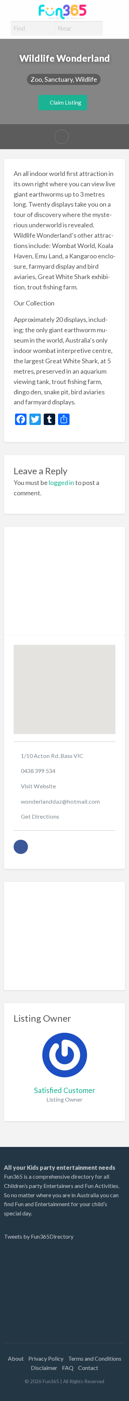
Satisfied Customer (64, 1090)
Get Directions (40, 816)
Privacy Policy (45, 1358)
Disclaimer (44, 1367)
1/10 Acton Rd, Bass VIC (52, 755)
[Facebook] (21, 847)
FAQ (67, 1367)
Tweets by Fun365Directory (38, 1236)
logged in (61, 482)
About (16, 1358)
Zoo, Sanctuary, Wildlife (63, 79)
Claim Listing (65, 102)
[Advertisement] (65, 581)
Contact (88, 1367)
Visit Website (38, 786)
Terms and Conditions (94, 1358)
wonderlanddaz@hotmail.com (60, 801)
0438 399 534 (38, 770)
